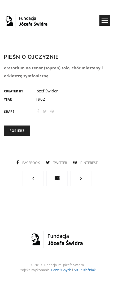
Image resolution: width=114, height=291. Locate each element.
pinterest (89, 162)
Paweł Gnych (61, 269)
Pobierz (17, 130)
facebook (31, 162)
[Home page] (57, 178)
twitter (60, 162)
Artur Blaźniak (85, 269)
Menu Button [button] (104, 20)
